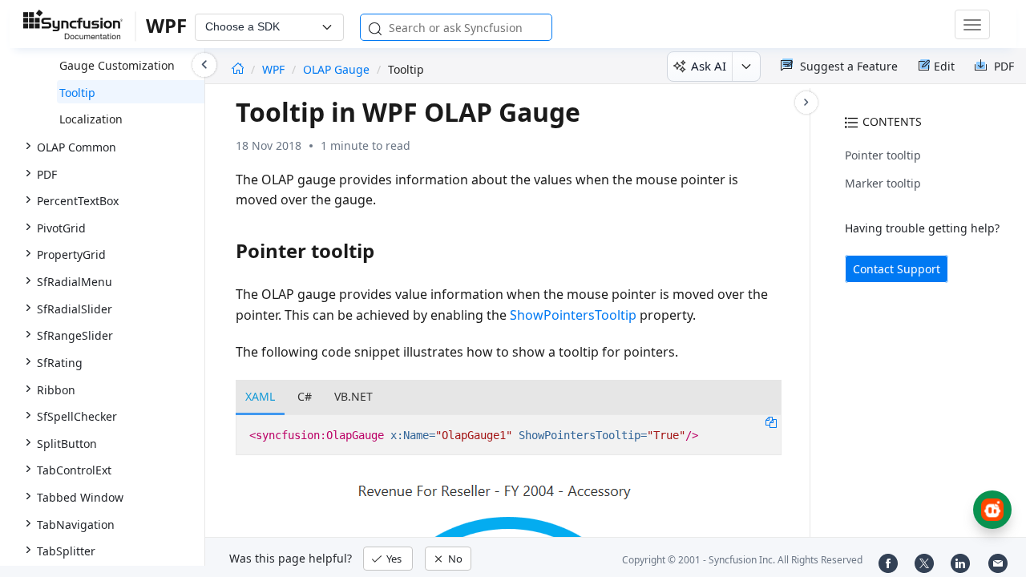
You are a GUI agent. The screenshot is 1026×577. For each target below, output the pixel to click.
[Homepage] (238, 69)
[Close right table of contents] (806, 102)
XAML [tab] (260, 396)
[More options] (746, 66)
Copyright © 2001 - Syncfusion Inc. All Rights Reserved (742, 560)
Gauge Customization (117, 65)
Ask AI (708, 66)
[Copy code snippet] (771, 421)
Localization (91, 119)
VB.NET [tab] (353, 396)
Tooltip (77, 92)
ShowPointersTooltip (573, 315)
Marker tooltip (883, 183)
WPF (275, 69)
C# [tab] (304, 396)
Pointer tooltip (883, 155)
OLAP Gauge (336, 69)
